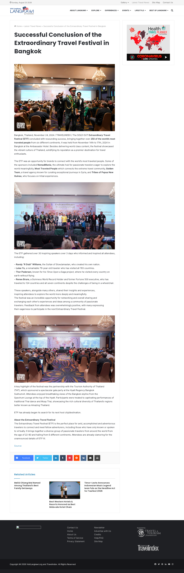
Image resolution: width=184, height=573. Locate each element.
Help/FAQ (98, 538)
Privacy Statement (76, 541)
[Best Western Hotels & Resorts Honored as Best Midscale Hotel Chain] (64, 490)
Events (125, 10)
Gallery (124, 2)
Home (19, 26)
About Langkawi (78, 10)
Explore (95, 10)
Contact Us (168, 2)
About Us (71, 534)
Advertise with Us (102, 531)
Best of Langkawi (158, 10)
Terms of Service (75, 538)
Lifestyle (139, 10)
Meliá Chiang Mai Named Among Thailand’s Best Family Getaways (27, 485)
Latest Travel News (140, 2)
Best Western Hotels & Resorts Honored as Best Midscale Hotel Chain (62, 504)
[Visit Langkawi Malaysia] (22, 10)
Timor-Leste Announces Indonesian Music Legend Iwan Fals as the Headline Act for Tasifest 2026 (99, 486)
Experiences (111, 10)
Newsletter (99, 527)
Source (18, 445)
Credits (97, 534)
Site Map (156, 2)
